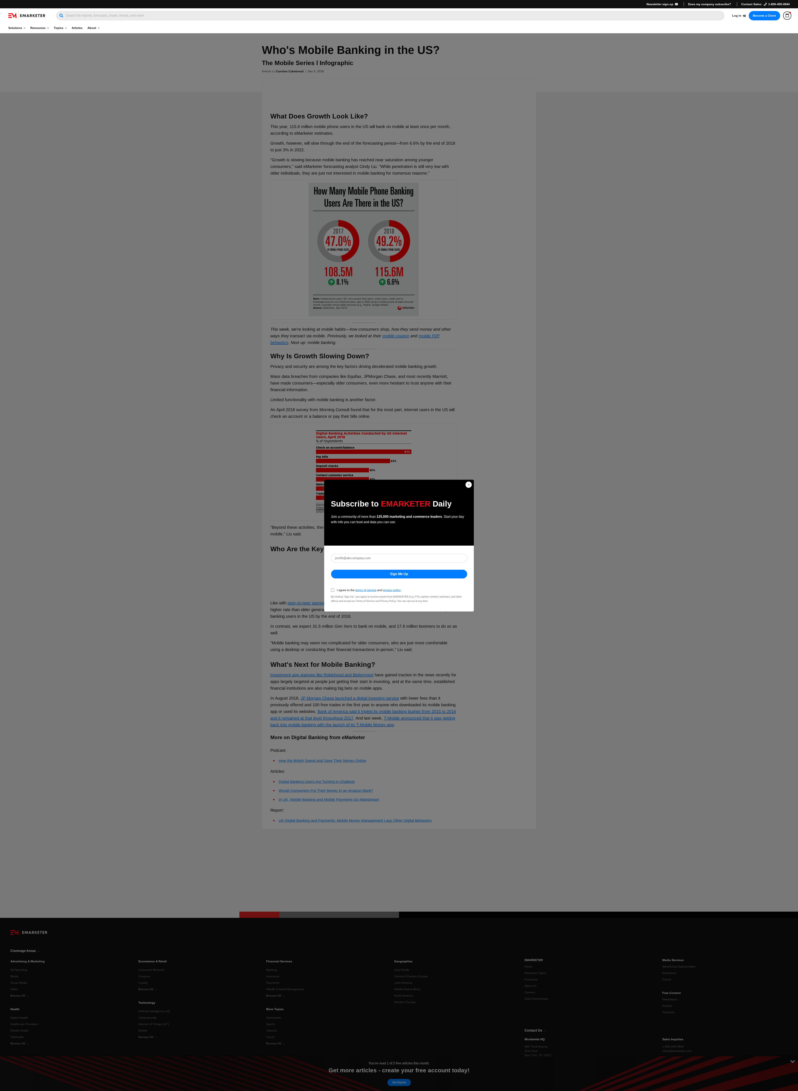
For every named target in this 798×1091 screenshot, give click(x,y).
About (91, 28)
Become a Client (764, 15)
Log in (736, 15)
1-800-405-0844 (779, 4)
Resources (38, 28)
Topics (58, 28)
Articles (77, 28)
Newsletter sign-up (660, 4)
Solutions (15, 28)
